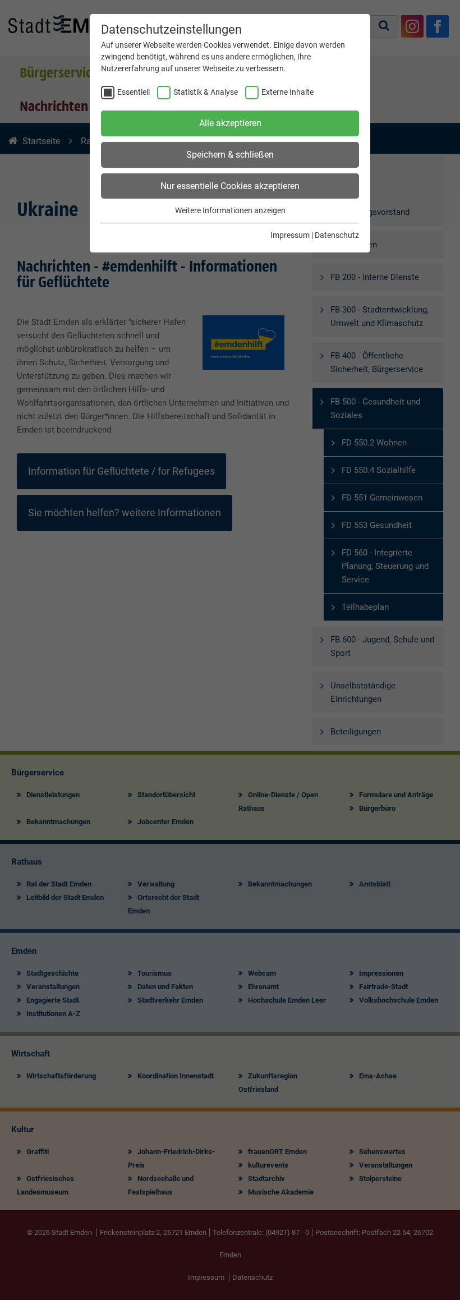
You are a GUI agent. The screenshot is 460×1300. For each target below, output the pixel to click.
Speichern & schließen (230, 154)
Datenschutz (337, 235)
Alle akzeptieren (230, 123)
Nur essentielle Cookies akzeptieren (230, 186)
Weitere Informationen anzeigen (230, 210)
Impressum (290, 235)
